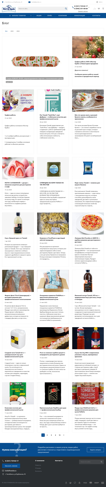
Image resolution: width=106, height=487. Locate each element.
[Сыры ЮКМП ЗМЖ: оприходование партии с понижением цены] (35, 61)
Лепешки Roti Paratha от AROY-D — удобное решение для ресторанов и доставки (87, 240)
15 (59, 435)
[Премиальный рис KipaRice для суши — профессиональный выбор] (53, 393)
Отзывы (38, 468)
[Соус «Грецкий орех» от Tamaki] (18, 224)
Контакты (38, 471)
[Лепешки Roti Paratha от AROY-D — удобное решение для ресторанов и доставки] (88, 224)
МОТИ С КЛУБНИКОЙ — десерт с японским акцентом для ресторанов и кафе (18, 185)
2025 (12, 31)
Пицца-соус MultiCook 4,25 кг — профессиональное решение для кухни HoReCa (86, 410)
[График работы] (18, 100)
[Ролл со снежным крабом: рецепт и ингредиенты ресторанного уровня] (53, 338)
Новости (38, 465)
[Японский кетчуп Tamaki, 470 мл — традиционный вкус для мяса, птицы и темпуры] (88, 281)
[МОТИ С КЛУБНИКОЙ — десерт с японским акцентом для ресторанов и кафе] (18, 168)
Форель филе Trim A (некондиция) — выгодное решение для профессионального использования (18, 297)
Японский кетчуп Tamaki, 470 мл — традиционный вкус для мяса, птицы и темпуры (88, 297)
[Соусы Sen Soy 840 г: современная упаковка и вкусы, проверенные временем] (88, 338)
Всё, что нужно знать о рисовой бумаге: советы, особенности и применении (86, 117)
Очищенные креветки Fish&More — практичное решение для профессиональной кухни (52, 297)
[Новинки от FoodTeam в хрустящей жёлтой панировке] (53, 224)
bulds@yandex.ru (36, 2)
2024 (18, 31)
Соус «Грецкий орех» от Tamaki (16, 238)
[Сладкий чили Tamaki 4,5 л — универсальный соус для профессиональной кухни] (18, 338)
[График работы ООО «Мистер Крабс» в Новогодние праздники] (88, 47)
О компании (39, 460)
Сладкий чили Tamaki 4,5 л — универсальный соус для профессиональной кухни (15, 354)
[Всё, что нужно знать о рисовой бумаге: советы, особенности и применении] (88, 100)
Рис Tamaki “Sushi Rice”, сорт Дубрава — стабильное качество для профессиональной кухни (53, 117)
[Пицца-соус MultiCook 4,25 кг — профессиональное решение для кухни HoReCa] (88, 393)
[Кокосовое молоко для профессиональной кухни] (18, 393)
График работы (10, 115)
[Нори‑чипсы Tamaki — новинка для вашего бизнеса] (88, 168)
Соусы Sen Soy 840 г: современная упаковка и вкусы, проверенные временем (87, 354)
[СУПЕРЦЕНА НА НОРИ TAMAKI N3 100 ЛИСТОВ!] (53, 168)
